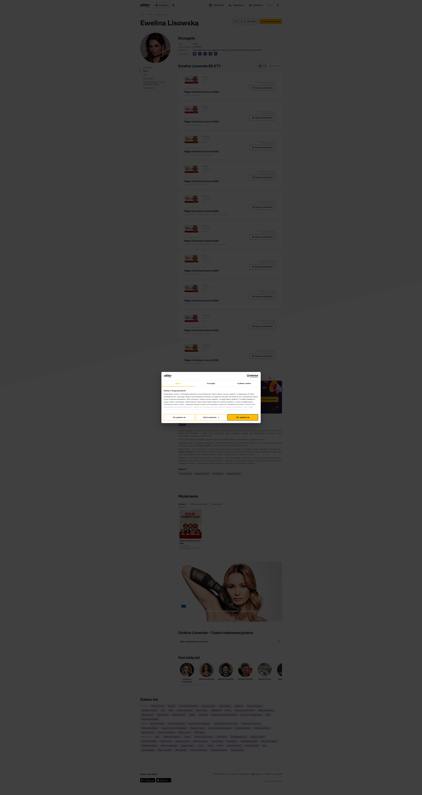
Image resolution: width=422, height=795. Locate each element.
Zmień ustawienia (209, 417)
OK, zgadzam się (242, 417)
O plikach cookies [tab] (244, 383)
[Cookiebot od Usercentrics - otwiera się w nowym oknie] (248, 376)
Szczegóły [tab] (211, 383)
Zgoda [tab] (177, 383)
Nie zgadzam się (179, 417)
